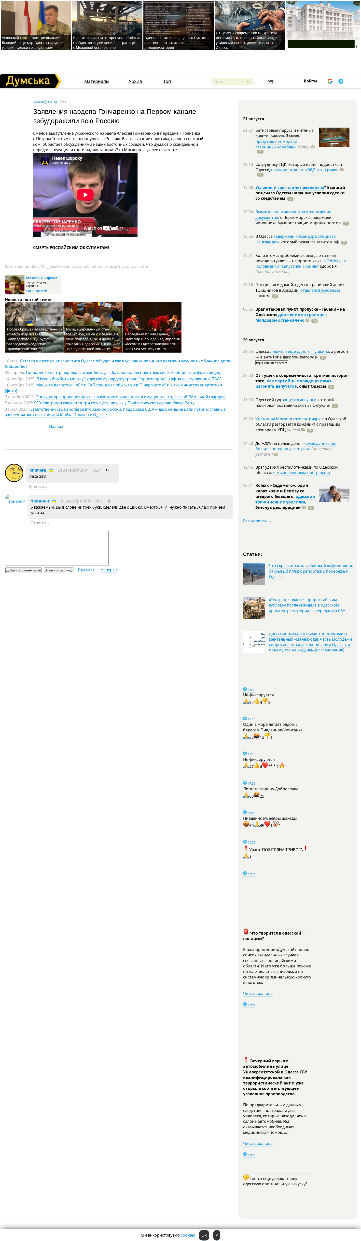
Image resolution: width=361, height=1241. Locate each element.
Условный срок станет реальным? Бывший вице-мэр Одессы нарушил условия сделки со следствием (33, 42)
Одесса (262, 351)
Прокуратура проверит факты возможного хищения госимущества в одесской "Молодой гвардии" (131, 396)
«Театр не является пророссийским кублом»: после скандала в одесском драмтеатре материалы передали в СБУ (307, 605)
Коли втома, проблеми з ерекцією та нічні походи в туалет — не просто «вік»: (295, 258)
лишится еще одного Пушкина (299, 351)
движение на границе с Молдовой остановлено (291, 317)
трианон (40, 501)
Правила (86, 570)
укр (271, 80)
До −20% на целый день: (279, 443)
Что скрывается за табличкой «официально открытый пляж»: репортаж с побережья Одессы (311, 571)
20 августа (253, 340)
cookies (188, 1235)
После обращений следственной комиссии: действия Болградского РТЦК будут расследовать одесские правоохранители (35, 339)
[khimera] (14, 480)
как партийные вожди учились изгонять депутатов (294, 383)
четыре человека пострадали (301, 472)
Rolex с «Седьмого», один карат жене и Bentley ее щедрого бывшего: (281, 491)
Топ (167, 81)
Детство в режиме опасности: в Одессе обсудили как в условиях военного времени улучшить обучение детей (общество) (118, 363)
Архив (135, 81)
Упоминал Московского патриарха (289, 419)
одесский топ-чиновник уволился (285, 499)
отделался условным (320, 290)
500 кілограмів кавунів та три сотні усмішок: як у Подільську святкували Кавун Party (114, 403)
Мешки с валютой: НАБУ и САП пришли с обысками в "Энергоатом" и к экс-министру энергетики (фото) (113, 387)
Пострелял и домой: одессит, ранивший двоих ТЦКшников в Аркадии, (299, 287)
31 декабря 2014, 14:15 (82, 501)
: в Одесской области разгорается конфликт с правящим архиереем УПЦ (300, 424)
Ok (204, 1235)
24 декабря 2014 (45, 102)
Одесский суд (268, 399)
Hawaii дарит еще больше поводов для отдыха (295, 446)
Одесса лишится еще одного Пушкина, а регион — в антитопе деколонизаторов (177, 42)
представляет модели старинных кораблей (276, 144)
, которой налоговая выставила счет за (294, 402)
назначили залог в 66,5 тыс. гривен (305, 169)
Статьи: (253, 553)
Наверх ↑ (57, 426)
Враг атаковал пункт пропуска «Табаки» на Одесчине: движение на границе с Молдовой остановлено (106, 42)
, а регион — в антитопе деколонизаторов (301, 354)
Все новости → (257, 521)
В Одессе (264, 236)
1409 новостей (36, 291)
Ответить (38, 486)
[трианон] (15, 501)
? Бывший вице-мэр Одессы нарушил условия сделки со (300, 193)
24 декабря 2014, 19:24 (79, 470)
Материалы (96, 81)
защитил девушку (299, 399)
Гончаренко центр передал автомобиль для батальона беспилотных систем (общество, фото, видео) (124, 372)
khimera (37, 470)
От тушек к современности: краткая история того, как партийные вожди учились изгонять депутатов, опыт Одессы (247, 40)
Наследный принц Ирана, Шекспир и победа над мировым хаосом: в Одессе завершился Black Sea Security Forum (152, 341)
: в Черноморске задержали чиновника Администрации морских (298, 220)
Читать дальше (258, 993)
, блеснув (280, 504)
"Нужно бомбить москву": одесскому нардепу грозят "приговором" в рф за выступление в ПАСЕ (129, 379)
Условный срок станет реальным (289, 187)
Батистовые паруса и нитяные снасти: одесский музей (284, 133)
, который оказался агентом (309, 242)
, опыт (311, 386)
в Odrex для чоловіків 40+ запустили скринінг (300, 263)
